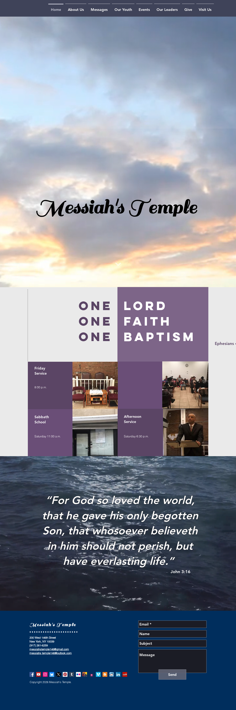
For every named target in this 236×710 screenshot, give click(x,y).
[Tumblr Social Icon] (71, 674)
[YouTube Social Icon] (38, 674)
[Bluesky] (51, 674)
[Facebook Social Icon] (32, 674)
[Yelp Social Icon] (124, 674)
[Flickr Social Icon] (78, 674)
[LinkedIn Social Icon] (118, 674)
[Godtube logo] (91, 674)
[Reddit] (111, 674)
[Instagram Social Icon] (45, 674)
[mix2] (85, 674)
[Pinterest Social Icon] (65, 674)
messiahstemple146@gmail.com (49, 649)
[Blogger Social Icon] (105, 674)
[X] (58, 674)
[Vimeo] (98, 674)
